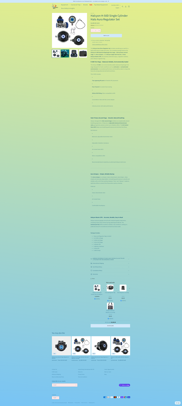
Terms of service (84, 402)
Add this (98, 299)
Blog (105, 374)
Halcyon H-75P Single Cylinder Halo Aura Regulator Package (80, 358)
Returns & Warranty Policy (58, 377)
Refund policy (70, 402)
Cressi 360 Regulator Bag (110, 292)
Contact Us (54, 369)
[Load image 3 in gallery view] (74, 53)
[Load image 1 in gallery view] (56, 53)
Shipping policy (92, 402)
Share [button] (93, 278)
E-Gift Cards (54, 371)
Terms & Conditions (82, 377)
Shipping (92, 25)
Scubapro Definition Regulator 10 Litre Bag (110, 311)
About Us (80, 371)
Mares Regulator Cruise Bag (123, 292)
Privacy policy (77, 402)
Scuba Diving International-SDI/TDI (86, 369)
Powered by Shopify (63, 402)
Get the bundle (110, 325)
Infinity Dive (57, 402)
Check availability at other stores (99, 44)
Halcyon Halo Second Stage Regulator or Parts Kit (99, 358)
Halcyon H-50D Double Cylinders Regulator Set (120, 358)
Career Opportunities (109, 369)
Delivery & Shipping (56, 374)
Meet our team (107, 371)
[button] (65, 5)
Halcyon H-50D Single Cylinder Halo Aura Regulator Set (97, 293)
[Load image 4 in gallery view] (83, 53)
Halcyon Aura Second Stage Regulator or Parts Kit (60, 358)
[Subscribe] (75, 385)
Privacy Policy (81, 374)
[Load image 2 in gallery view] (65, 53)
